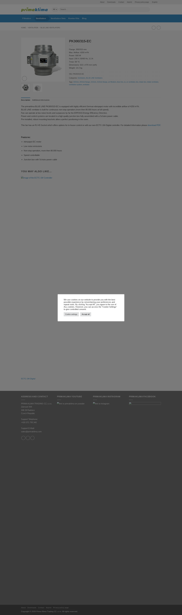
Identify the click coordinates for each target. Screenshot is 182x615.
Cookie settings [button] (71, 314)
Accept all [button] (86, 314)
